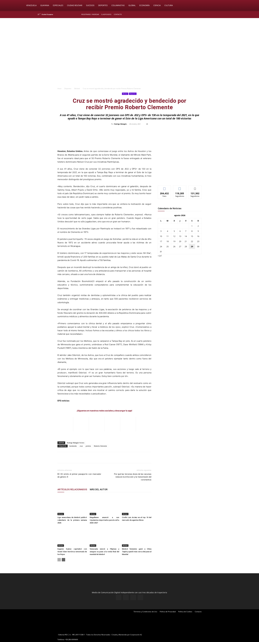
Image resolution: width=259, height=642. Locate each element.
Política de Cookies (185, 611)
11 (167, 236)
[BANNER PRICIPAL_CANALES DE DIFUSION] (129, 33)
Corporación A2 (136, 635)
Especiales (58, 5)
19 (174, 241)
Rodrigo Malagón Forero (75, 443)
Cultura (168, 5)
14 (186, 236)
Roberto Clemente (100, 446)
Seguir (179, 187)
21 (186, 241)
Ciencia (157, 5)
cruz (81, 446)
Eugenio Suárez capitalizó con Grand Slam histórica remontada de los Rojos (72, 551)
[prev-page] (59, 559)
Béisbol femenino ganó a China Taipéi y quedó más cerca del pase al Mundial (136, 551)
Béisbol (77, 88)
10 (161, 236)
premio (88, 446)
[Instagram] (213, 14)
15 (192, 236)
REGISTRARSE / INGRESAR (90, 14)
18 (167, 241)
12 (174, 236)
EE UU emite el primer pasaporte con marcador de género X (79, 475)
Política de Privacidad (168, 611)
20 (180, 241)
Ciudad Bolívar (74, 5)
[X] (217, 14)
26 (174, 246)
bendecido (73, 446)
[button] (234, 5)
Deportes (103, 5)
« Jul (160, 255)
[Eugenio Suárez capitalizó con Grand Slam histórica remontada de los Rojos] (72, 536)
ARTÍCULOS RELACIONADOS (72, 489)
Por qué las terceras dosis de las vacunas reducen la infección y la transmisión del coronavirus (132, 477)
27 (180, 246)
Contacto (118, 14)
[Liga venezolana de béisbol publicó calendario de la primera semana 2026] (72, 505)
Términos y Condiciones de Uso (145, 611)
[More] (186, 130)
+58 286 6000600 (71, 639)
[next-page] (63, 559)
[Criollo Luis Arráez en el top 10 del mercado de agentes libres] (136, 505)
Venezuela (31, 5)
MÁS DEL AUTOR (99, 489)
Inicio (59, 88)
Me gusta (164, 187)
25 (167, 246)
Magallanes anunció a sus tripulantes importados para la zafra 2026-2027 (104, 520)
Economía (144, 5)
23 (198, 241)
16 (198, 236)
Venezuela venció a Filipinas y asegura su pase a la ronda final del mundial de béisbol (104, 551)
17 (161, 241)
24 (161, 246)
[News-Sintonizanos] (178, 179)
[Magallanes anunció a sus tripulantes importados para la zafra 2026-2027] (104, 505)
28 (186, 246)
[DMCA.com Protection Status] (163, 635)
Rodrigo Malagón (120, 124)
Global (132, 5)
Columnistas (118, 5)
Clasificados (106, 14)
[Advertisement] (129, 65)
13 (180, 236)
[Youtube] (222, 14)
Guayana (44, 5)
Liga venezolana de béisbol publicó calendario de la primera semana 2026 (72, 520)
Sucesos (90, 5)
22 (192, 241)
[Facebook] (209, 14)
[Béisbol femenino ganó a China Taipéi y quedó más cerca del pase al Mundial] (136, 536)
